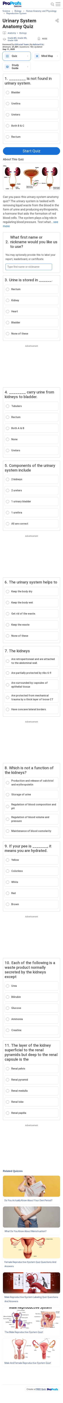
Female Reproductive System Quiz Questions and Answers (30, 1264)
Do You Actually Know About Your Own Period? (28, 1200)
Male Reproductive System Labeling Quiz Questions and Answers (31, 1299)
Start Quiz (31, 151)
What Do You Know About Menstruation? (26, 1231)
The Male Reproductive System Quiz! (24, 1332)
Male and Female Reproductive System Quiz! (28, 1363)
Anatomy (12, 33)
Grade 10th (13, 40)
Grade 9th (22, 38)
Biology (22, 33)
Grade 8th (12, 38)
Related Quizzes (13, 1171)
